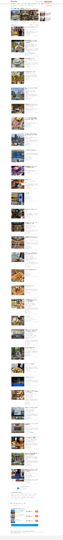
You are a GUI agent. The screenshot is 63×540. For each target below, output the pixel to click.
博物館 (26, 61)
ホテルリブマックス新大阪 (28, 475)
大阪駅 (12, 495)
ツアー (22, 3)
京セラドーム (35, 137)
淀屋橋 (34, 90)
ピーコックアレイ (34, 336)
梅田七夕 (31, 91)
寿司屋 (26, 477)
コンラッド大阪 (27, 258)
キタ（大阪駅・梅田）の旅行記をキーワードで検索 (19, 503)
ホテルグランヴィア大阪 (28, 397)
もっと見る (36, 500)
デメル (32, 440)
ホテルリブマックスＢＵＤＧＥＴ (29, 476)
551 (26, 440)
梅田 (26, 29)
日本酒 (32, 396)
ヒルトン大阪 (17, 519)
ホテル (18, 3)
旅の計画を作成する (49, 5)
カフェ (26, 181)
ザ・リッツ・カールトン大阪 (19, 514)
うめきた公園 (34, 335)
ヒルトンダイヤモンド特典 (28, 335)
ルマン (26, 306)
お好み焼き (28, 497)
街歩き (34, 91)
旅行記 (29, 3)
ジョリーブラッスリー (28, 336)
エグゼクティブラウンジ (24, 495)
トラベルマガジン (48, 3)
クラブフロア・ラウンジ (28, 228)
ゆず (34, 440)
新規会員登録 (48, 1)
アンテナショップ (27, 396)
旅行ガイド (14, 3)
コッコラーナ (27, 287)
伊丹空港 (26, 138)
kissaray (26, 439)
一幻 (29, 439)
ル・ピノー (32, 411)
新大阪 (29, 477)
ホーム (11, 5)
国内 (13, 5)
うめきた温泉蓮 (32, 410)
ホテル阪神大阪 (31, 137)
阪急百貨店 (35, 439)
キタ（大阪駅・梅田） (21, 5)
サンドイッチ (30, 306)
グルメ (31, 73)
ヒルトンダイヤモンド (30, 256)
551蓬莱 (28, 440)
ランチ (34, 73)
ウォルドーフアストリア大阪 (28, 334)
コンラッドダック (31, 259)
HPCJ (26, 256)
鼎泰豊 (32, 439)
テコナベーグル (32, 337)
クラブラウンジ (19, 497)
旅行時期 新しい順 (13, 24)
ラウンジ (34, 349)
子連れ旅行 (26, 259)
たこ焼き (26, 137)
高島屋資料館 (27, 91)
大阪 (17, 5)
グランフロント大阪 (27, 411)
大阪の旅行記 (13, 6)
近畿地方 (15, 5)
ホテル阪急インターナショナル (29, 226)
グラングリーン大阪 (27, 412)
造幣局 (26, 459)
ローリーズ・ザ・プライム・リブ (32, 29)
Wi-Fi (25, 3)
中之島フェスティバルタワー (33, 258)
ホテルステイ (27, 227)
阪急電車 (26, 47)
